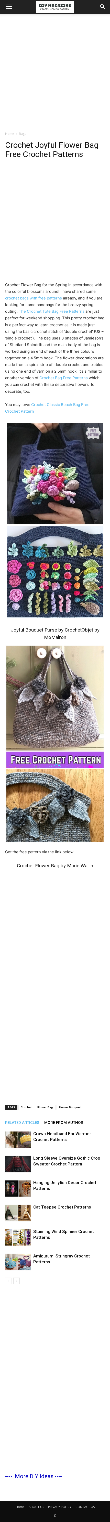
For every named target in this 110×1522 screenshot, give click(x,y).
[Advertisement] (55, 71)
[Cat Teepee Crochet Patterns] (18, 1213)
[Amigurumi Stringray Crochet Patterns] (18, 1262)
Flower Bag (45, 1107)
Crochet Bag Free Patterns (64, 377)
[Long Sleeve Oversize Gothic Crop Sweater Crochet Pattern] (18, 1164)
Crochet (26, 1107)
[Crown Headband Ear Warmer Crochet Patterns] (18, 1139)
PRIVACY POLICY (59, 1507)
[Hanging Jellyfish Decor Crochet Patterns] (18, 1188)
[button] (9, 7)
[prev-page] (8, 1281)
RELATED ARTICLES (22, 1122)
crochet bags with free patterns (33, 298)
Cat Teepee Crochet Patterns (62, 1207)
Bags (22, 134)
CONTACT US (85, 1507)
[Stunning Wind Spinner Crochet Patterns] (18, 1237)
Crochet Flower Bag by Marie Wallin (55, 866)
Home (9, 134)
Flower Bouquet (70, 1107)
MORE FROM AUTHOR (63, 1122)
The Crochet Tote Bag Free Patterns (51, 311)
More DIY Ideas (34, 1476)
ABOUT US (36, 1507)
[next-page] (16, 1281)
